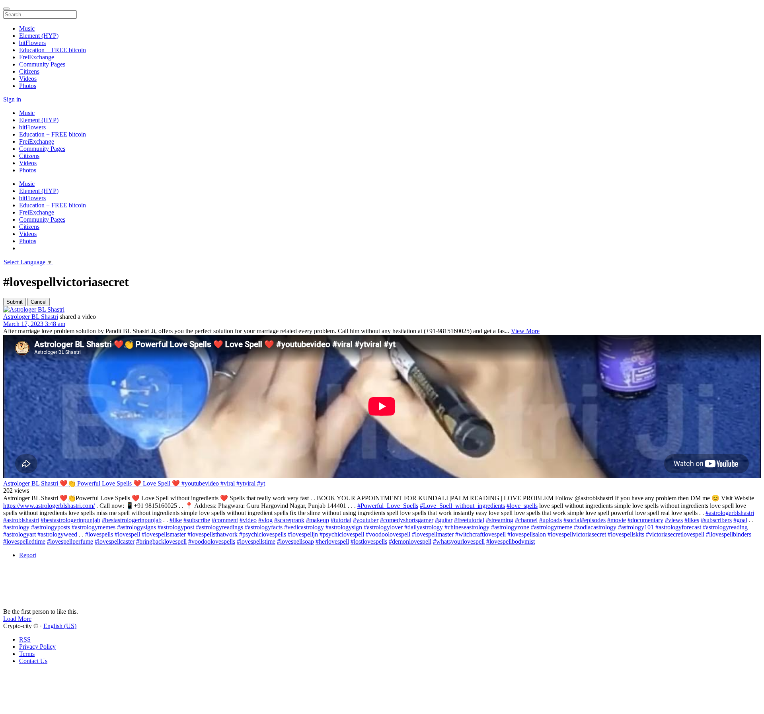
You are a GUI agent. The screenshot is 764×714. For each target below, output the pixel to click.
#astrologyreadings (219, 527)
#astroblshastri (21, 520)
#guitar (443, 520)
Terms (27, 653)
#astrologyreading (725, 527)
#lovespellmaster (433, 534)
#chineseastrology (466, 527)
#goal (740, 520)
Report (27, 555)
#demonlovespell (410, 541)
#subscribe (196, 520)
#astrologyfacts (264, 527)
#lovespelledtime (24, 541)
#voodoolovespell (388, 534)
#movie (616, 520)
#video (248, 520)
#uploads (550, 520)
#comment (225, 520)
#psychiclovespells (262, 534)
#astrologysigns (136, 527)
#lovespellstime (256, 541)
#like (176, 520)
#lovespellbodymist (510, 541)
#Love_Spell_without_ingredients (462, 505)
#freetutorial (469, 520)
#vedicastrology (304, 527)
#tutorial (341, 520)
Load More (17, 618)
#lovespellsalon (526, 534)
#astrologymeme (551, 527)
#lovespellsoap (295, 541)
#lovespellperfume (70, 541)
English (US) (59, 625)
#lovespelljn (303, 534)
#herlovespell (332, 541)
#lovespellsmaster (164, 534)
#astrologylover (383, 527)
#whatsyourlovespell (459, 541)
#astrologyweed (57, 534)
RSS (25, 639)
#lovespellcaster (114, 541)
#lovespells (99, 534)
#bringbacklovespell (161, 541)
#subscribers (716, 520)
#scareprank (289, 520)
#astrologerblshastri (730, 512)
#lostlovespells (369, 541)
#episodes (593, 520)
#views (674, 520)
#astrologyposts (50, 527)
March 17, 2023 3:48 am (34, 323)
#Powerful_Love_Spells (387, 505)
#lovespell (127, 534)
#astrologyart (19, 534)
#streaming (499, 520)
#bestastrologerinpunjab (70, 520)
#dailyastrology (423, 527)
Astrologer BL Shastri (30, 316)
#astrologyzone (510, 527)
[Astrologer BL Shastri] (382, 309)
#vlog (265, 520)
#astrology (16, 527)
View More (525, 331)
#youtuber (365, 520)
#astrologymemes (93, 527)
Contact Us (33, 660)
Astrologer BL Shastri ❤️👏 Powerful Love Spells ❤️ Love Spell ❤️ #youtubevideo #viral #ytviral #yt (134, 483)
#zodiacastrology (595, 527)
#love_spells (522, 505)
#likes (691, 520)
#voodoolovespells (211, 541)
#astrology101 (636, 527)
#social (572, 520)
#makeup (317, 520)
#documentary (645, 520)
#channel (526, 520)
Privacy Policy (37, 646)
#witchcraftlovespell (480, 534)
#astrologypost (176, 527)
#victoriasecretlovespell (675, 534)
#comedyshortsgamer (406, 520)
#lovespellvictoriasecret (577, 534)
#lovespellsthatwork (212, 534)
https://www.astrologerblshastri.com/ (49, 505)
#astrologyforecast (678, 527)
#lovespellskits (626, 534)
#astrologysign (343, 527)
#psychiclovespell (342, 534)
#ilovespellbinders (728, 534)
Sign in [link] (12, 99)
